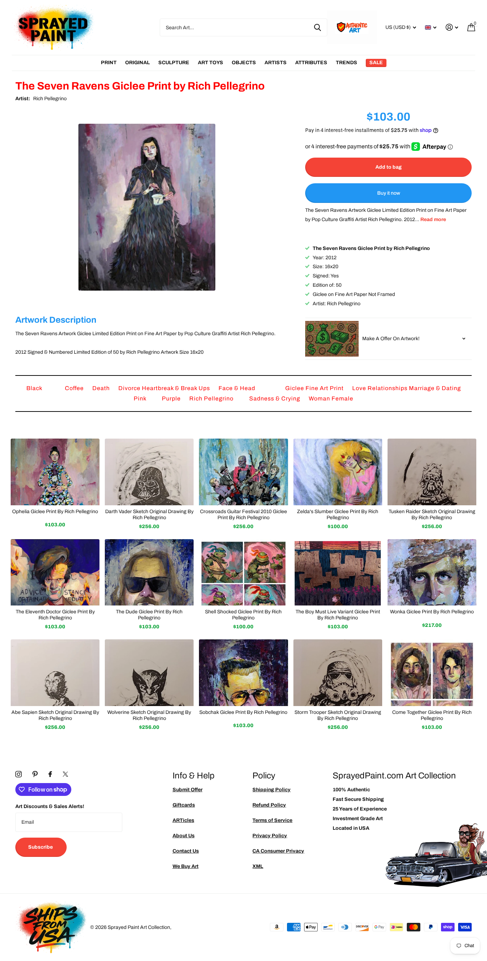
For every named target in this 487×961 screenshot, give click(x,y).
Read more (433, 219)
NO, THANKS (434, 531)
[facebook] (50, 774)
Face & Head (238, 388)
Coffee (75, 388)
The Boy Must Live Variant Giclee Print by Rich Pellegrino (338, 614)
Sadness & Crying (275, 398)
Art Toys (210, 62)
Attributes (311, 62)
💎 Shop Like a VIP (433, 510)
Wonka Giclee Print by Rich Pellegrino (432, 611)
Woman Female (331, 398)
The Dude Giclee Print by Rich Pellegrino (149, 614)
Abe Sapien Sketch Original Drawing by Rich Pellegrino (55, 715)
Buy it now (388, 193)
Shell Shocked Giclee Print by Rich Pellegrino (243, 614)
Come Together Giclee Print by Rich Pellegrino (432, 715)
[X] (65, 774)
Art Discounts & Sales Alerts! (49, 806)
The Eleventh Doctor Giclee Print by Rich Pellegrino (55, 614)
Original (137, 62)
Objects (244, 62)
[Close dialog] (479, 407)
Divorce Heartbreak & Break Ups (164, 388)
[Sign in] (451, 27)
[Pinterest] (35, 774)
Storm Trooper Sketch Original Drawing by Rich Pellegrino (337, 715)
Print (109, 62)
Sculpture (173, 62)
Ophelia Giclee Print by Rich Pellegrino (55, 511)
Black (34, 388)
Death (101, 388)
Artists (276, 62)
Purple (172, 398)
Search (317, 27)
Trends (346, 62)
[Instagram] (18, 774)
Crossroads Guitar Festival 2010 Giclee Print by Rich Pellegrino (243, 514)
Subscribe (41, 847)
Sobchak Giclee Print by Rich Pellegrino (243, 712)
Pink (141, 398)
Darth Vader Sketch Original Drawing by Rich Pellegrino (149, 514)
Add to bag (388, 167)
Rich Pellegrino (50, 98)
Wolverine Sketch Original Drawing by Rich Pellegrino (149, 715)
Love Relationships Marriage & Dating (406, 388)
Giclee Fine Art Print (315, 388)
